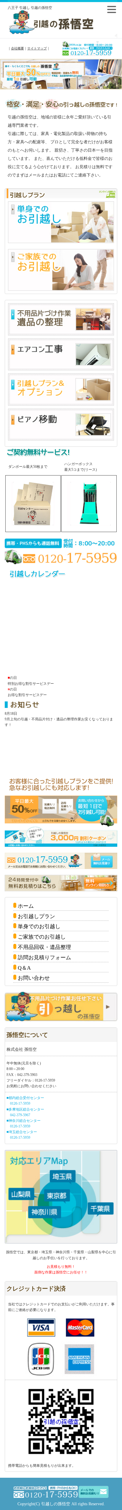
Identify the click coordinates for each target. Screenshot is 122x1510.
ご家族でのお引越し (42, 937)
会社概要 (17, 48)
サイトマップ (37, 48)
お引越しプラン (36, 916)
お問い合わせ (34, 978)
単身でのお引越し (39, 926)
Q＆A (24, 968)
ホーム (26, 906)
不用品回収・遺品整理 (44, 947)
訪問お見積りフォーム (44, 957)
